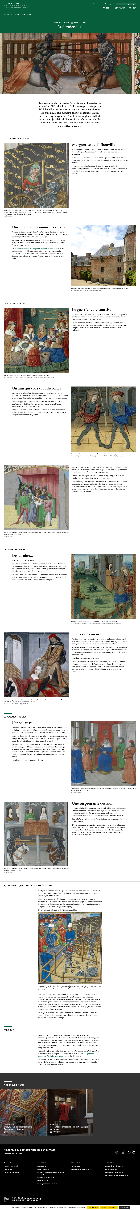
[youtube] (134, 1152)
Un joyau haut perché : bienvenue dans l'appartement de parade (20, 1128)
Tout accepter (93, 1207)
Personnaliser (124, 1207)
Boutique (132, 4)
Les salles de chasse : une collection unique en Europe (69, 1128)
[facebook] (129, 1152)
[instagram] (123, 1152)
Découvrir (120, 8)
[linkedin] (117, 1152)
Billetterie (122, 4)
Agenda (132, 8)
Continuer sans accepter (109, 1207)
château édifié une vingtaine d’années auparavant (37, 249)
